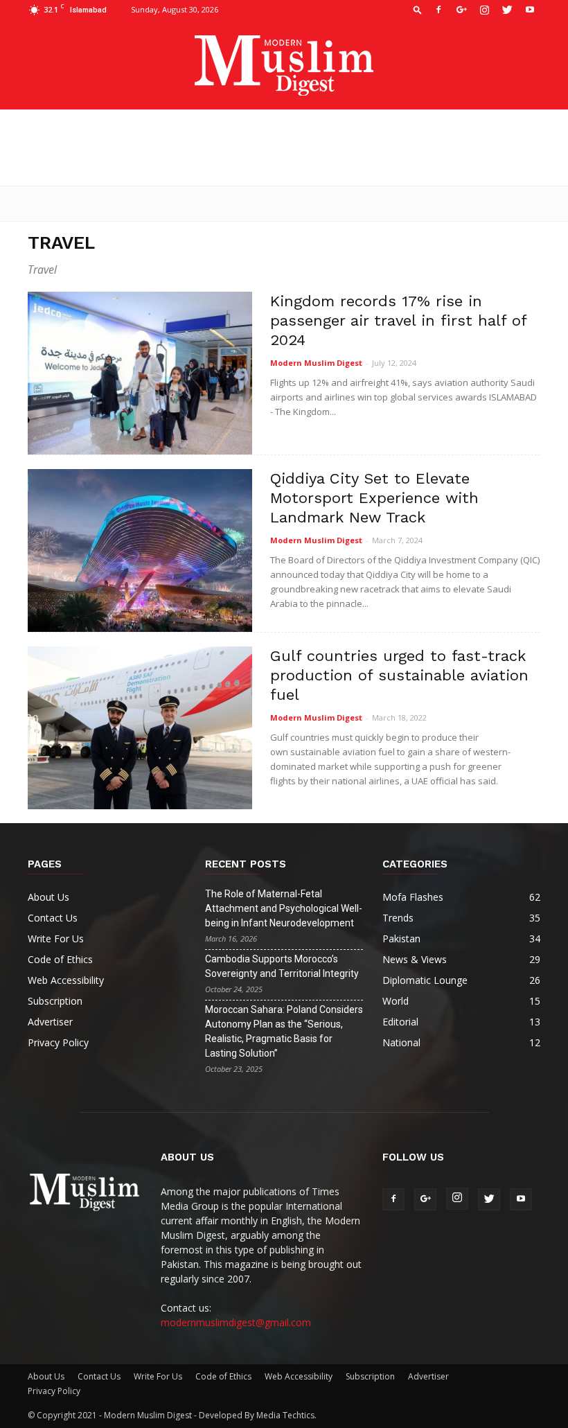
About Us (48, 896)
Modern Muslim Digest (316, 363)
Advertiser (50, 1021)
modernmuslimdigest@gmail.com (236, 1322)
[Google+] (461, 9)
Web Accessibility (66, 980)
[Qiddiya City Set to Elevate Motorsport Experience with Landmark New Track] (140, 550)
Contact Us (53, 917)
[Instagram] (484, 9)
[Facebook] (438, 9)
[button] (417, 9)
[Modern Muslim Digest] (284, 65)
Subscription (55, 1000)
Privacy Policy (58, 1042)
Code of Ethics (60, 959)
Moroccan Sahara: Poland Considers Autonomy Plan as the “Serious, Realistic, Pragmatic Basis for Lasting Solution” (284, 1031)
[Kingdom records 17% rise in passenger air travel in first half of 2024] (140, 373)
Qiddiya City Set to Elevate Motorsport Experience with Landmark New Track (374, 498)
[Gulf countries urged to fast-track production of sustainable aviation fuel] (140, 727)
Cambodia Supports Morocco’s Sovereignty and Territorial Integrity (282, 966)
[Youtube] (530, 9)
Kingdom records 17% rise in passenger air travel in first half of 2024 (398, 320)
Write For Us (56, 938)
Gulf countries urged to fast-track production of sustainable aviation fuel (399, 675)
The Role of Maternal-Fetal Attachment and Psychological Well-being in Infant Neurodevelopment (283, 908)
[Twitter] (507, 9)
